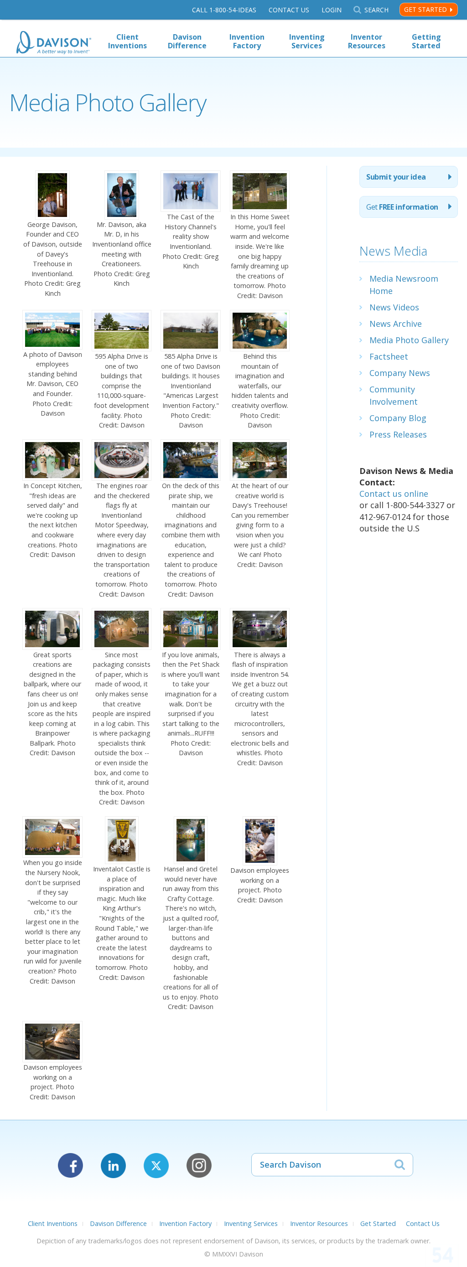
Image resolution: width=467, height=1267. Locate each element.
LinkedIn (113, 1165)
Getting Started (426, 41)
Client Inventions (127, 41)
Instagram (199, 1165)
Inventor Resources (366, 41)
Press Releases (398, 434)
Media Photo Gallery (409, 340)
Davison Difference (187, 41)
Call (224, 9)
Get (402, 207)
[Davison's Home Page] (53, 43)
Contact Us (289, 9)
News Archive (395, 323)
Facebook (70, 1165)
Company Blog (397, 417)
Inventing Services (307, 41)
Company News (399, 372)
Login (332, 9)
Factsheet (388, 356)
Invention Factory (247, 41)
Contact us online (393, 493)
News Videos (394, 307)
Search (376, 9)
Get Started (425, 9)
